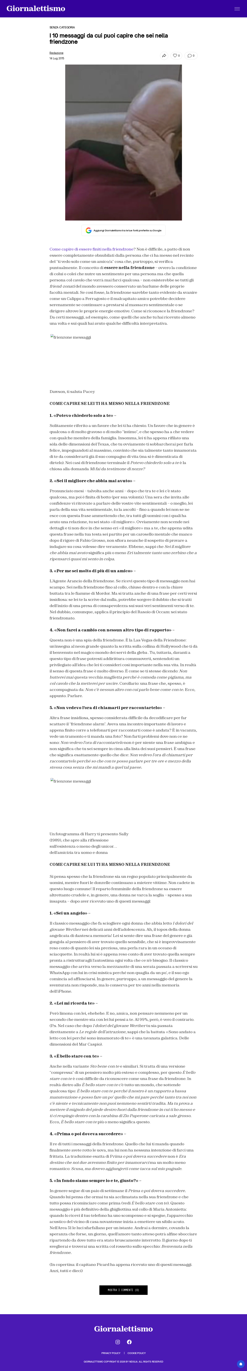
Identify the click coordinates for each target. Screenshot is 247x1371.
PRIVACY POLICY (111, 1353)
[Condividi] (164, 56)
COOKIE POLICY (137, 1353)
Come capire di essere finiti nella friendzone (92, 249)
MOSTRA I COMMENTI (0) (123, 1290)
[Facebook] (129, 1342)
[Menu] (237, 9)
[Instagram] (118, 1342)
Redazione (56, 52)
